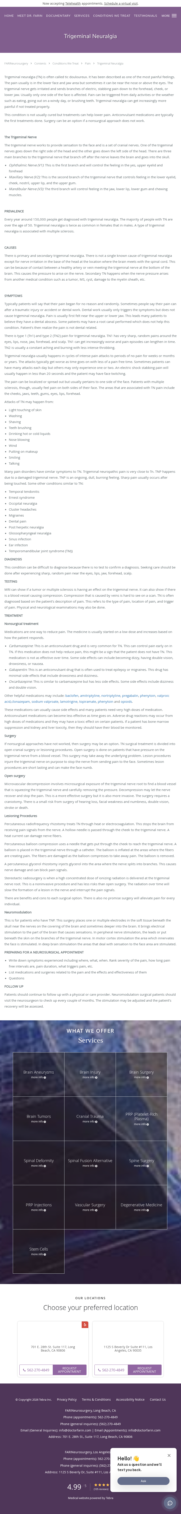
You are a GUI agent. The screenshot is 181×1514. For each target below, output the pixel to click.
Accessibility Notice (130, 1399)
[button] (174, 15)
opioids (126, 701)
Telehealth (73, 3)
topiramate (87, 701)
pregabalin (130, 695)
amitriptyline (90, 695)
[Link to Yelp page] (85, 1324)
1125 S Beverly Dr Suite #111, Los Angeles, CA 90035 (128, 1349)
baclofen (71, 695)
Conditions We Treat (66, 63)
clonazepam (20, 701)
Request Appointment (69, 1370)
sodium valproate (45, 701)
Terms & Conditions (96, 1399)
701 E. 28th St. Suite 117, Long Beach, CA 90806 (53, 1349)
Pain (88, 63)
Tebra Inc (45, 1400)
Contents (40, 63)
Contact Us (158, 1399)
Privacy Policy (67, 1399)
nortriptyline (110, 695)
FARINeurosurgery (16, 63)
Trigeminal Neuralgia (110, 63)
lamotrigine (68, 701)
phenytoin (147, 695)
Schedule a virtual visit (121, 3)
